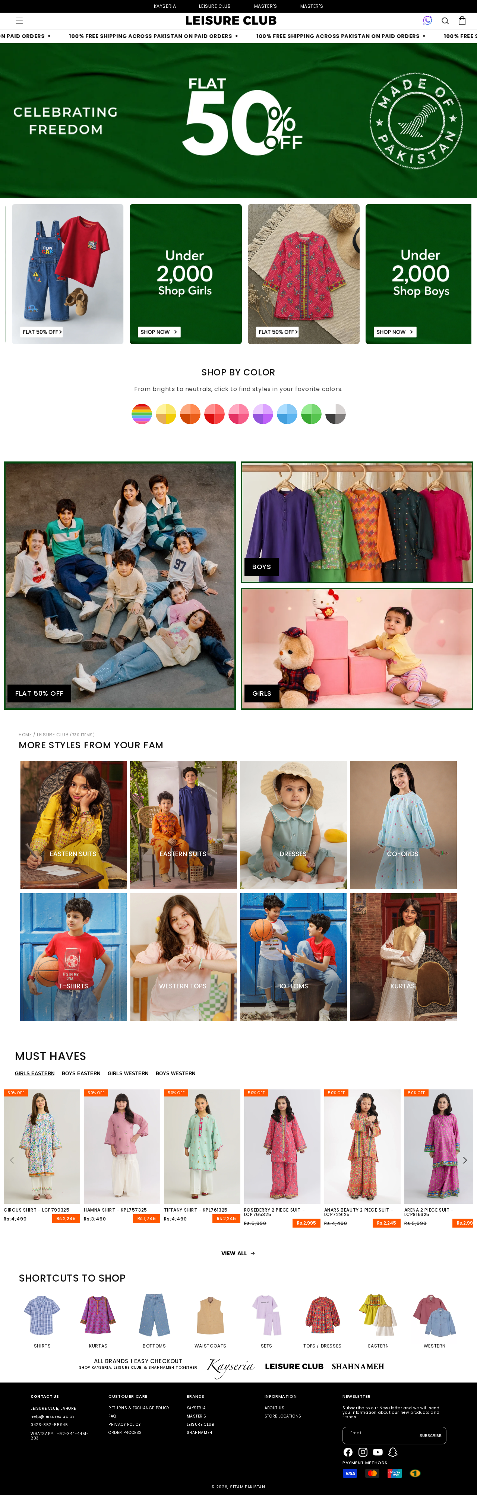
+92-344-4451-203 (60, 1436)
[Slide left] (12, 1160)
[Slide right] (465, 1160)
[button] (19, 21)
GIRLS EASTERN (34, 1073)
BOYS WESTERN (175, 1073)
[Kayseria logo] (231, 20)
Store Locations (283, 1416)
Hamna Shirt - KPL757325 (115, 1210)
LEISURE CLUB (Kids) (215, 6)
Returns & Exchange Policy (138, 1408)
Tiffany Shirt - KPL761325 (196, 1210)
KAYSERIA (196, 1408)
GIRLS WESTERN (128, 1073)
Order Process (125, 1432)
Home (25, 734)
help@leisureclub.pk (52, 1416)
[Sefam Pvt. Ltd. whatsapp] (427, 21)
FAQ (112, 1416)
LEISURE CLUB (66, 734)
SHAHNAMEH (199, 1432)
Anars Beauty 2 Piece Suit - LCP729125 (359, 1212)
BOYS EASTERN (81, 1073)
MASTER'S (311, 6)
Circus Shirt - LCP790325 (36, 1210)
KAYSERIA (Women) (165, 6)
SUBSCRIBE (431, 1435)
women (265, 6)
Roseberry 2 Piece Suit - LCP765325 (274, 1212)
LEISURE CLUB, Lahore (53, 1408)
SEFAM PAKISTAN (247, 1487)
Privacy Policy (124, 1424)
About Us (275, 1408)
